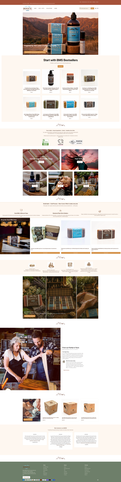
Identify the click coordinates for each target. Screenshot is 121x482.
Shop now (5, 224)
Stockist (65, 471)
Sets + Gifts (41, 8)
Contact (65, 474)
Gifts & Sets (45, 473)
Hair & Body (45, 468)
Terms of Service (87, 471)
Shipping (86, 473)
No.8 (38, 438)
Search (92, 8)
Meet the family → (67, 370)
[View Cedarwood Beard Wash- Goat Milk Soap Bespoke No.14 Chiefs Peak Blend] (70, 77)
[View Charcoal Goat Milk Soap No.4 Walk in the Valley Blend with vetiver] (89, 104)
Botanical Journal (67, 468)
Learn (55, 8)
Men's (44, 471)
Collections (49, 8)
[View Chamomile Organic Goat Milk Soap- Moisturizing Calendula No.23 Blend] (70, 104)
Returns (86, 474)
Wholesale (65, 473)
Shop (35, 8)
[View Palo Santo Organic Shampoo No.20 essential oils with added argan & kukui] (50, 77)
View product (45, 252)
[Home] (27, 8)
